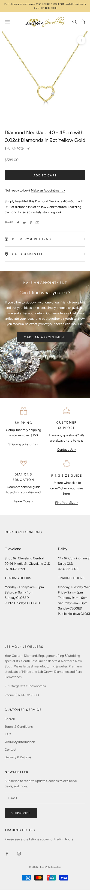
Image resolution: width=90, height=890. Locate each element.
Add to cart (45, 175)
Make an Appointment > (48, 190)
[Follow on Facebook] (7, 853)
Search (10, 719)
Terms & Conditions (19, 727)
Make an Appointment (45, 337)
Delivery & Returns (18, 757)
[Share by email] (37, 222)
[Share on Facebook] (18, 222)
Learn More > (23, 501)
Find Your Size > (66, 503)
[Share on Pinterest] (31, 222)
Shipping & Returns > (23, 444)
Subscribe (21, 813)
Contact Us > (66, 450)
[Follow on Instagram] (19, 853)
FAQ (8, 734)
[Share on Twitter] (24, 222)
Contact (10, 750)
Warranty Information (20, 742)
